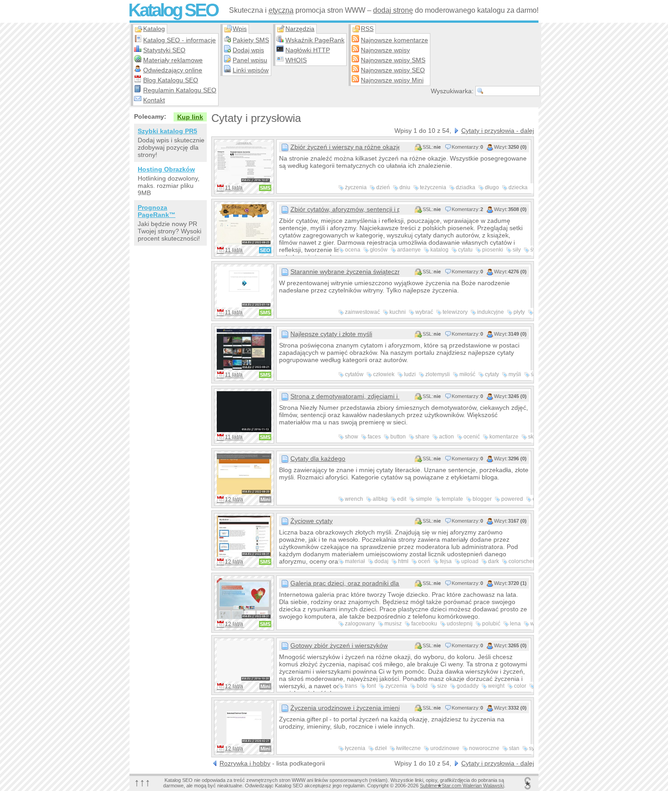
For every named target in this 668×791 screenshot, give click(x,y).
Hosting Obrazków (166, 169)
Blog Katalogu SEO (170, 80)
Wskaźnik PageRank (314, 40)
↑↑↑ (142, 782)
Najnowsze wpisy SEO (393, 70)
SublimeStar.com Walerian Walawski (462, 785)
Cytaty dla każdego (317, 458)
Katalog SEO (173, 10)
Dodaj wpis (248, 50)
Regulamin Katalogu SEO (179, 90)
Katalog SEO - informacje (179, 40)
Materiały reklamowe (173, 60)
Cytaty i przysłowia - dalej (497, 130)
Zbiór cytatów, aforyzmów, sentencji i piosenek (344, 209)
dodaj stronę (393, 10)
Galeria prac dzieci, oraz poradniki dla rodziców (344, 583)
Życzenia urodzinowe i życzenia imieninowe (344, 707)
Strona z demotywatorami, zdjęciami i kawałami (344, 396)
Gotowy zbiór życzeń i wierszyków (339, 645)
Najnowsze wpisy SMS (393, 60)
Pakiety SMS (251, 40)
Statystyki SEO (164, 50)
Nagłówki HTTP (307, 50)
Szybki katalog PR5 (167, 131)
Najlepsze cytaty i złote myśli (331, 334)
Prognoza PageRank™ (156, 211)
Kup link (190, 117)
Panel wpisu (250, 60)
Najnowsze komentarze (394, 40)
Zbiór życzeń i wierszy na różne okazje (344, 147)
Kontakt (154, 100)
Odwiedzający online (172, 70)
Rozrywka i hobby (244, 763)
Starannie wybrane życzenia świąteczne (344, 271)
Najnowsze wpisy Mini (392, 80)
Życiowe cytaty (311, 520)
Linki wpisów (251, 70)
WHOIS (296, 60)
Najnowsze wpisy (385, 50)
